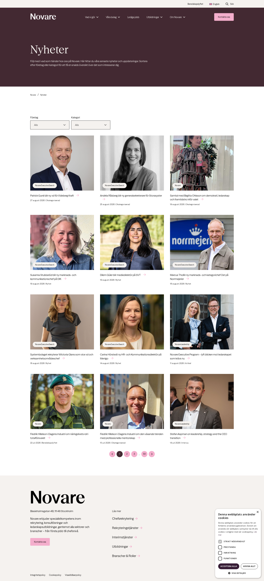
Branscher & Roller (124, 556)
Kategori (75, 117)
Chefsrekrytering (123, 518)
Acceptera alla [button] (228, 566)
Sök (232, 4)
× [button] (257, 512)
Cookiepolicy (55, 575)
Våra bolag (111, 17)
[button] (238, 573)
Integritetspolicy (37, 575)
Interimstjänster (122, 537)
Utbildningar (153, 17)
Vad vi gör (90, 17)
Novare (33, 95)
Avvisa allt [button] (249, 566)
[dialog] (238, 543)
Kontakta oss (224, 17)
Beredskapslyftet (195, 4)
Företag (34, 117)
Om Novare (176, 17)
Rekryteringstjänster (125, 528)
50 (144, 454)
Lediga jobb (133, 17)
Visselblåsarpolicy (73, 575)
